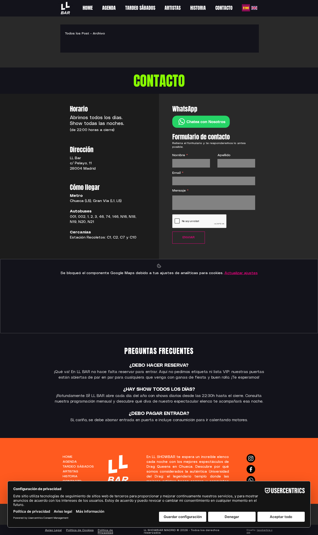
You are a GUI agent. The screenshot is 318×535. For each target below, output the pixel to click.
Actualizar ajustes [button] (241, 273)
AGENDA (70, 461)
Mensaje (179, 190)
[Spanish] (246, 7)
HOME (67, 456)
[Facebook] (251, 469)
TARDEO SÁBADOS (76, 466)
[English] (254, 7)
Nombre (178, 155)
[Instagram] (251, 458)
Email (176, 173)
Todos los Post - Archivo (85, 33)
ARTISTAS (70, 471)
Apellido (223, 155)
